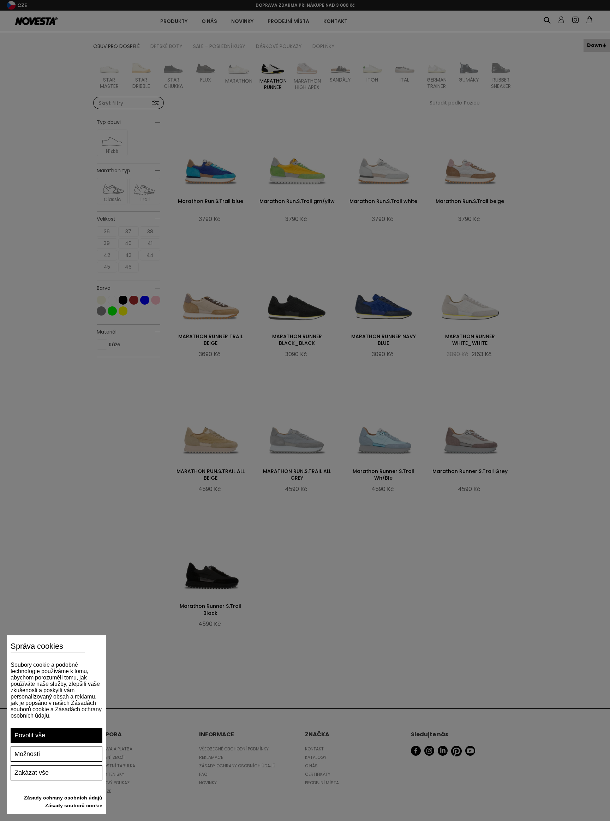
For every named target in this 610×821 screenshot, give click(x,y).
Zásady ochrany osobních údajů (63, 798)
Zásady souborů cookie (73, 805)
